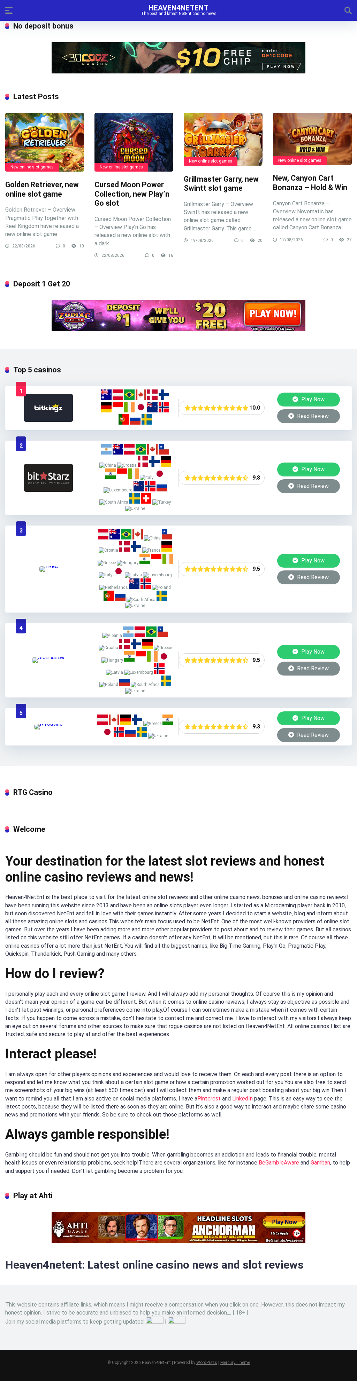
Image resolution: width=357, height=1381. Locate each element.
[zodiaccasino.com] (178, 329)
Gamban (320, 1162)
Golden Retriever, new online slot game (42, 189)
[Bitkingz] (48, 420)
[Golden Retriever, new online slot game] (44, 142)
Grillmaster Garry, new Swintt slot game (221, 184)
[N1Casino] (48, 723)
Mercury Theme (235, 1362)
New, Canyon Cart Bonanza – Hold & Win (310, 183)
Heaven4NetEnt (178, 7)
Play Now (312, 399)
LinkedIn (242, 1098)
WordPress (206, 1362)
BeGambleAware (279, 1162)
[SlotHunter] (48, 657)
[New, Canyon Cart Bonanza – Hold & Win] (312, 139)
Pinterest (209, 1098)
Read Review (312, 416)
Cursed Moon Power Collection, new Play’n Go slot (131, 193)
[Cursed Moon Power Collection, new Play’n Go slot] (133, 142)
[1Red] (48, 566)
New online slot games (32, 167)
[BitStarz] (48, 490)
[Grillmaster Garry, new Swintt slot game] (223, 139)
